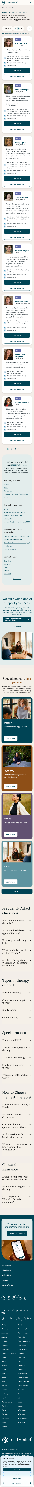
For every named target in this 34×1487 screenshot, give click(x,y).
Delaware (5, 1357)
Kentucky (5, 1394)
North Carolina (23, 1329)
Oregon (20, 1369)
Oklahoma (21, 1365)
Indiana (4, 1386)
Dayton (6, 570)
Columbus (7, 561)
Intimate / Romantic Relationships (16, 494)
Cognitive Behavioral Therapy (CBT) (16, 536)
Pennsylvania (22, 1373)
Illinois (4, 1382)
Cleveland (7, 574)
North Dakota (23, 1333)
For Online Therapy (27, 1319)
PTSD (6, 497)
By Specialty (19, 1319)
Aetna (6, 509)
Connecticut (6, 1349)
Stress (6, 488)
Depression (8, 491)
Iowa (3, 1373)
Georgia (4, 1365)
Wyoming (21, 1422)
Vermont (21, 1406)
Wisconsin (21, 1414)
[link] (17, 58)
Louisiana (5, 1398)
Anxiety (6, 484)
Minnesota (5, 1418)
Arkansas (5, 1333)
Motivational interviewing (13, 539)
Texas (20, 1394)
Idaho (4, 1378)
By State (4, 1319)
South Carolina (23, 1382)
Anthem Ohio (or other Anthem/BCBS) (17, 522)
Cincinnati (7, 564)
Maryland (5, 1406)
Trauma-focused (10, 549)
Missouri (4, 1422)
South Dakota (23, 1386)
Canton (6, 567)
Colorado (5, 1345)
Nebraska (21, 1337)
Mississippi (5, 1426)
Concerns (6, 28)
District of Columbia (9, 1353)
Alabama (5, 1329)
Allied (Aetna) (8, 519)
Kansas (4, 1390)
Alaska (4, 1325)
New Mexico (22, 1349)
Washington (22, 1410)
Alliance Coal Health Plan (13, 515)
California (5, 1341)
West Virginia (22, 1418)
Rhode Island (23, 1378)
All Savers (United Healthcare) (14, 512)
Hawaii (4, 1369)
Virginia (20, 1402)
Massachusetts (7, 1402)
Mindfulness (8, 546)
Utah (20, 1398)
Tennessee (21, 1390)
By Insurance (11, 1319)
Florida (4, 1361)
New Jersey (22, 1345)
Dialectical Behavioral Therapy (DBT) (17, 543)
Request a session (17, 76)
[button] (17, 619)
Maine (4, 1410)
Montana (21, 1325)
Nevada (21, 1353)
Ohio (19, 1361)
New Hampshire (24, 1341)
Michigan (5, 1414)
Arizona (4, 1337)
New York (21, 1357)
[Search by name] (29, 28)
